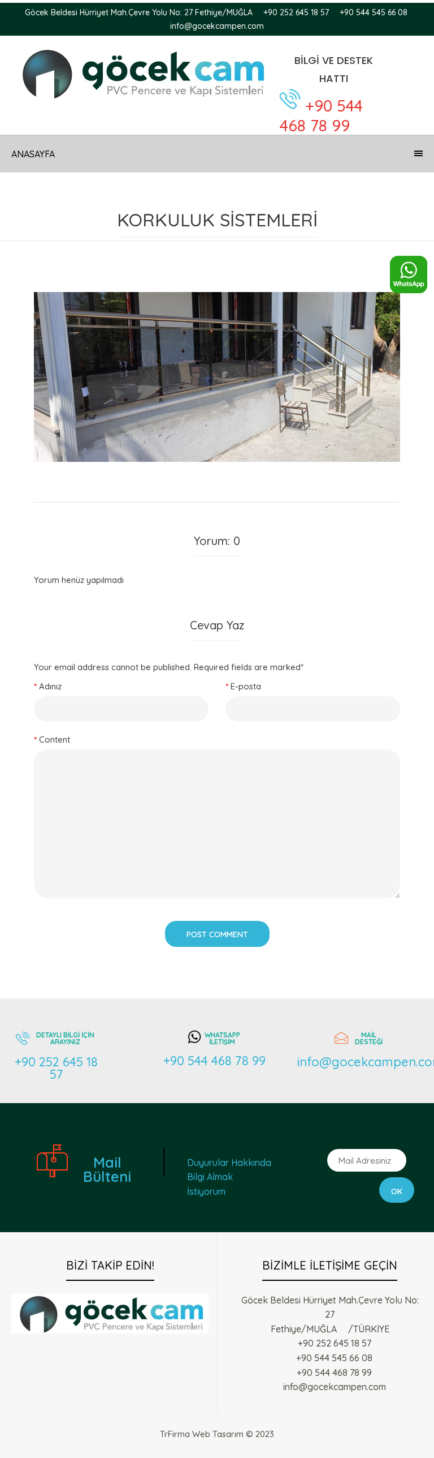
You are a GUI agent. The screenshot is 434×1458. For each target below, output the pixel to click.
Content (54, 739)
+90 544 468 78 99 (321, 115)
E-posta (246, 686)
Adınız (50, 686)
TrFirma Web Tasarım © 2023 (217, 1434)
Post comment (217, 934)
